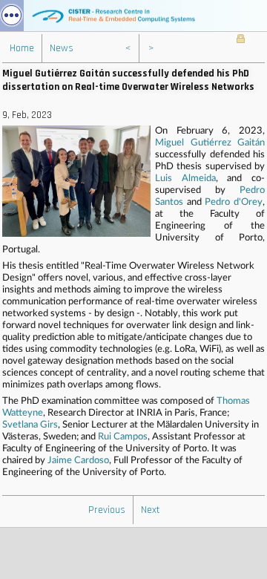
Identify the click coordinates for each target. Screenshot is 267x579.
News (61, 48)
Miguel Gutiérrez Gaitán (210, 143)
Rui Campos (123, 437)
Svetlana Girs (30, 425)
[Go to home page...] (133, 15)
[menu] (12, 15)
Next (150, 510)
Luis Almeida (185, 178)
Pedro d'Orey (234, 202)
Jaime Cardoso (78, 460)
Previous (106, 510)
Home (22, 48)
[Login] (240, 40)
